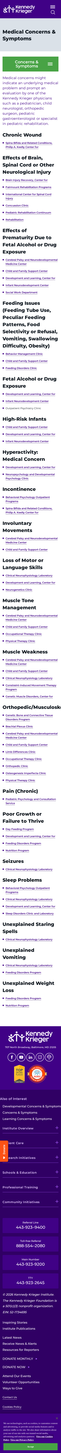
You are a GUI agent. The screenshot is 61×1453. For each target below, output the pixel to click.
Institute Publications (19, 1329)
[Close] (57, 1418)
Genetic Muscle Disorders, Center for (29, 696)
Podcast (49, 1057)
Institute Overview (18, 1128)
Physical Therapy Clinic (20, 641)
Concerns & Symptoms (26, 64)
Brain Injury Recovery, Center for (27, 180)
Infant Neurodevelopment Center (27, 285)
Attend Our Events (17, 1376)
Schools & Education (20, 1172)
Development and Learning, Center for (30, 278)
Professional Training (20, 1187)
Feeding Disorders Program (23, 843)
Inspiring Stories (15, 1322)
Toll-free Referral (30, 1243)
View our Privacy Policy (22, 1440)
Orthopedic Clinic (17, 766)
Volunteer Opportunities (21, 1382)
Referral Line (30, 1225)
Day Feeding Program (20, 829)
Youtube (21, 1057)
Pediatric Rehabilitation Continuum (28, 212)
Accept (30, 1446)
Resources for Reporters (21, 1350)
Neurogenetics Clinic (19, 589)
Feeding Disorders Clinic (21, 368)
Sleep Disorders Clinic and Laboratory (30, 913)
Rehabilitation (15, 219)
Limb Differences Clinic (21, 751)
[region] (30, 1433)
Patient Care (13, 1143)
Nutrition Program (17, 850)
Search (53, 12)
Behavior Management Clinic (24, 353)
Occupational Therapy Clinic (24, 634)
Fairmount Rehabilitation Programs (28, 187)
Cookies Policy (12, 1406)
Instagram (40, 1057)
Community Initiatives (21, 1202)
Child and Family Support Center (27, 271)
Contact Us (10, 1397)
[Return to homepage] (22, 9)
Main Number (30, 1262)
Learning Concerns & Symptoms (27, 1119)
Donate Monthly (18, 1359)
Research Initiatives (19, 1158)
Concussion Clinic (17, 205)
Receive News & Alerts (20, 1344)
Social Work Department (21, 292)
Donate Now (14, 1367)
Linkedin (30, 1057)
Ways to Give (12, 1388)
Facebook (12, 1057)
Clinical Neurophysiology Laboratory (29, 575)
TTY (30, 1280)
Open (52, 7)
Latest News (12, 1337)
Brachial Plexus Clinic (19, 726)
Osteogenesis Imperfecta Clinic (26, 773)
